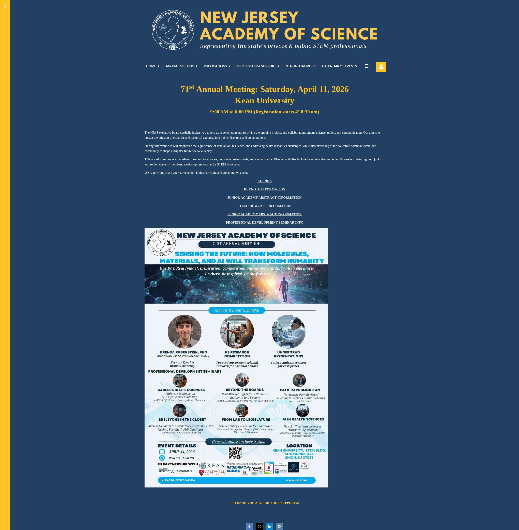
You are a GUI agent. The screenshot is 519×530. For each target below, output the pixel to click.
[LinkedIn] (269, 526)
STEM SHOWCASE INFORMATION (265, 206)
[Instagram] (279, 526)
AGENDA (264, 181)
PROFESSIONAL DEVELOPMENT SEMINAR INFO (264, 222)
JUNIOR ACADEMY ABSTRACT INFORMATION (264, 197)
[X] (259, 526)
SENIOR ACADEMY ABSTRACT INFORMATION (264, 214)
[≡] (366, 66)
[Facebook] (249, 526)
